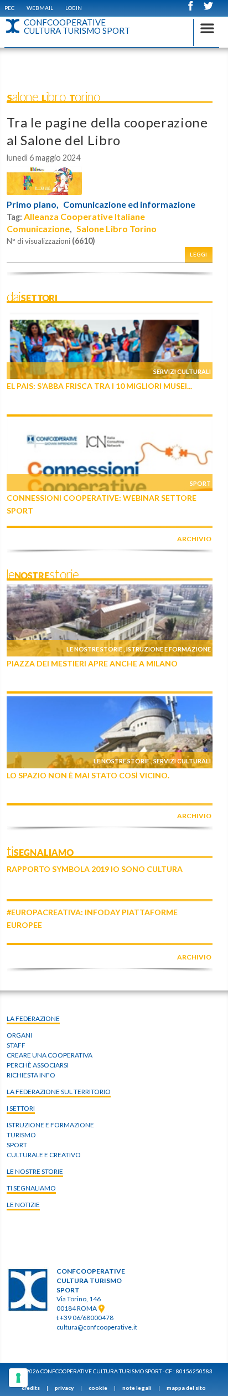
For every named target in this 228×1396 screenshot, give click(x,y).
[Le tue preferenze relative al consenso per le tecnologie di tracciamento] (18, 1377)
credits (31, 1387)
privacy (64, 1387)
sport (17, 1145)
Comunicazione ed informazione (129, 204)
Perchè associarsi (38, 1065)
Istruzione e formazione (168, 649)
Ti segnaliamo (31, 1188)
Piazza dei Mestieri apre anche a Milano (92, 663)
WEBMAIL (40, 7)
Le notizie (23, 1204)
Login (73, 7)
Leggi (199, 255)
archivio (194, 539)
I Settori (21, 1108)
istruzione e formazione (50, 1125)
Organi (19, 1035)
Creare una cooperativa (49, 1055)
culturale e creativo (44, 1155)
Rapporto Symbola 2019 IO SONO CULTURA (95, 869)
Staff (16, 1045)
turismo (21, 1135)
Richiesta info (31, 1075)
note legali (137, 1387)
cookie (98, 1387)
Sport (200, 483)
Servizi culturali (182, 371)
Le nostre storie (94, 649)
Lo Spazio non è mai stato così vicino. (88, 775)
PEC (9, 7)
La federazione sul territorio (59, 1091)
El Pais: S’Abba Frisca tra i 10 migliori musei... (99, 386)
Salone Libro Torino (116, 228)
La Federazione (33, 1018)
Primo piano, (33, 204)
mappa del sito (186, 1387)
